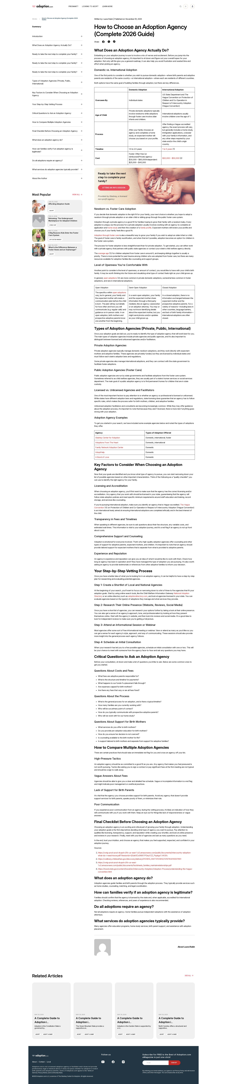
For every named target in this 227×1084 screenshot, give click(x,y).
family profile (146, 227)
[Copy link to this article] (114, 41)
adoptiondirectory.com (137, 596)
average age (103, 253)
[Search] (180, 6)
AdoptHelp (100, 452)
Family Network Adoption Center (109, 447)
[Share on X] (109, 41)
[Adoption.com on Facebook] (113, 1062)
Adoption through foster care (106, 235)
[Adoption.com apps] (185, 6)
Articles (34, 19)
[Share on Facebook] (103, 41)
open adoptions (110, 278)
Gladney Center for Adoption (107, 437)
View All (76, 194)
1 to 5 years (167, 149)
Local (49, 1062)
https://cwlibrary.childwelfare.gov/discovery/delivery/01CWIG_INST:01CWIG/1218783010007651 (139, 859)
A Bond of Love (102, 457)
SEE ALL (188, 975)
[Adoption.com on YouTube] (103, 1062)
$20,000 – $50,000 (170, 158)
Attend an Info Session (113, 188)
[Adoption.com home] (42, 6)
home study (113, 227)
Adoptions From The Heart (106, 442)
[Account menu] (192, 6)
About (34, 1062)
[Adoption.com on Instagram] (123, 1062)
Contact (42, 1062)
